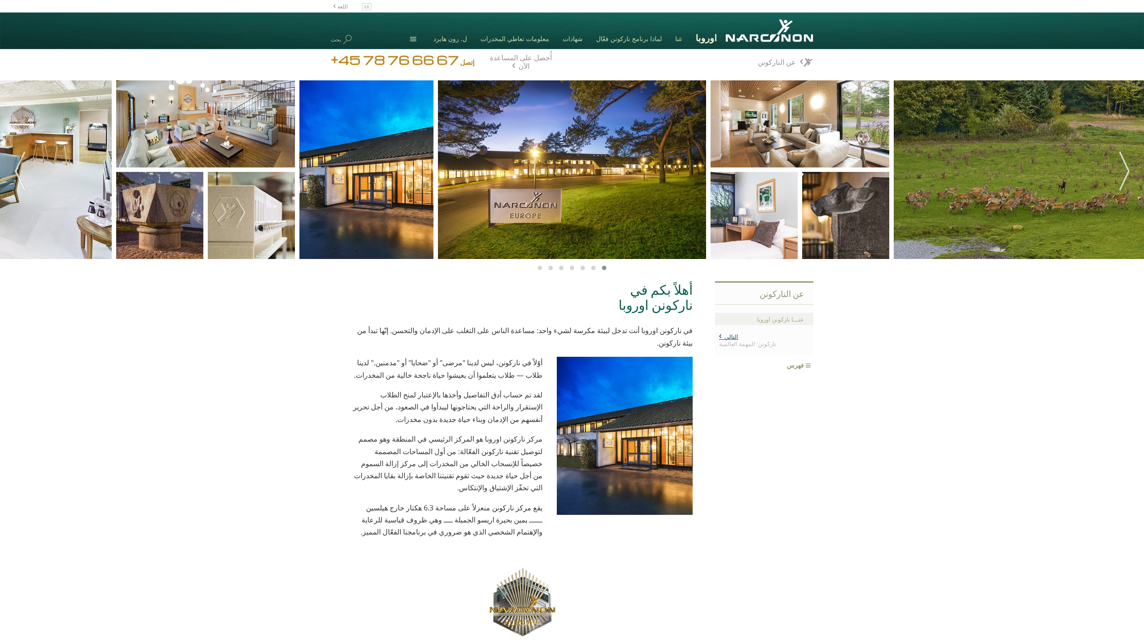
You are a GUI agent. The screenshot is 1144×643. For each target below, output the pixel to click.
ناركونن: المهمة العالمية (747, 339)
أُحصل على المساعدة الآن (521, 61)
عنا (678, 38)
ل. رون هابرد (450, 38)
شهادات (573, 38)
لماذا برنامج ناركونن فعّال (629, 38)
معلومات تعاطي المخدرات (514, 38)
